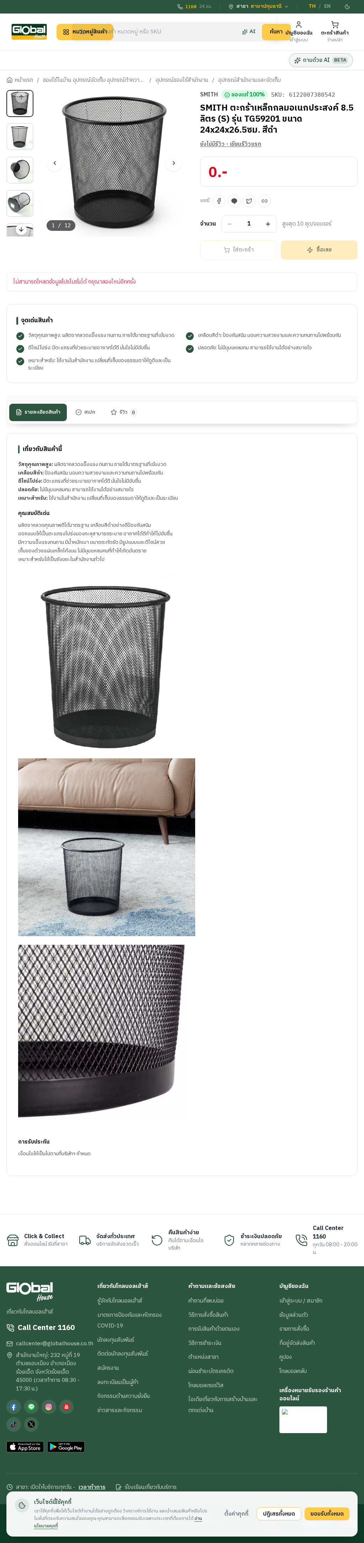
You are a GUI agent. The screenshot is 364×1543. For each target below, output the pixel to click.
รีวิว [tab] (127, 412)
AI (253, 31)
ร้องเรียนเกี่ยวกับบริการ (151, 1487)
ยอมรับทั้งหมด (327, 1513)
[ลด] (230, 224)
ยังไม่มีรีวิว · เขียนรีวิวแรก (230, 144)
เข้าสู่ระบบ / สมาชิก (300, 1300)
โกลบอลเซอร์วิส (206, 1385)
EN (327, 6)
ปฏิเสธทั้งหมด (279, 1513)
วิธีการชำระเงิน (204, 1343)
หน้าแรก (24, 80)
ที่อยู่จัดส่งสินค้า (297, 1343)
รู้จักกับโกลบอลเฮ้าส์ (119, 1300)
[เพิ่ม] (268, 224)
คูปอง (285, 1357)
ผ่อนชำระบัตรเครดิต (211, 1371)
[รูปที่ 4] (19, 203)
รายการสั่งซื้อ (294, 1328)
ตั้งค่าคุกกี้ (236, 1513)
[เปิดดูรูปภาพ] (114, 163)
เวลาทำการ (92, 1487)
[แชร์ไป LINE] (234, 201)
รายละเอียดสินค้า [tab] (42, 412)
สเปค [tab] (89, 412)
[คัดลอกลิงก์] (264, 201)
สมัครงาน (108, 1368)
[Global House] (29, 32)
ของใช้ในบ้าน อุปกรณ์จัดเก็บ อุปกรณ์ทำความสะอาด (94, 80)
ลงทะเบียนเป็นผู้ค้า (117, 1382)
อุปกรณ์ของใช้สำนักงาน (182, 80)
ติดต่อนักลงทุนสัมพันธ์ (122, 1353)
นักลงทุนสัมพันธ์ (115, 1340)
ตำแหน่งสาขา (203, 1357)
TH (312, 6)
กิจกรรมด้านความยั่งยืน (123, 1396)
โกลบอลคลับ (293, 1371)
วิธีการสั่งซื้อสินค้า (208, 1315)
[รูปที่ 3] (19, 170)
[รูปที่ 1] (19, 103)
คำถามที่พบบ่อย (206, 1300)
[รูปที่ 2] (19, 136)
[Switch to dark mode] (347, 6)
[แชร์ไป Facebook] (219, 201)
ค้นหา (276, 31)
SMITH (209, 95)
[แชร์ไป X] (249, 201)
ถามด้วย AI (324, 60)
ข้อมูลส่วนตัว (293, 1315)
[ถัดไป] (174, 163)
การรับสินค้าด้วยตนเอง (214, 1328)
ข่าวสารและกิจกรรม (119, 1410)
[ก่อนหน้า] (55, 163)
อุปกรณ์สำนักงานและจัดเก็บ (249, 80)
